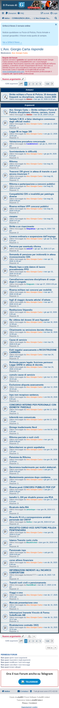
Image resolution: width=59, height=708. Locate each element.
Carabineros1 (32, 144)
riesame (13, 216)
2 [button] (29, 83)
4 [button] (36, 83)
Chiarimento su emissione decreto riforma (30, 330)
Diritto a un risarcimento (21, 226)
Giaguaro (30, 284)
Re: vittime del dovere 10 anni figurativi (29, 320)
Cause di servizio (18, 340)
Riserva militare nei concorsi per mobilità (30, 290)
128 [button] (47, 83)
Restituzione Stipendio (20, 310)
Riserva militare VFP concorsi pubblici (29, 206)
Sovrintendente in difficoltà (23, 151)
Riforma (13, 161)
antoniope (30, 509)
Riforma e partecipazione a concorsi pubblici (32, 184)
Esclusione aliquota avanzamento (26, 385)
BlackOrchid (31, 542)
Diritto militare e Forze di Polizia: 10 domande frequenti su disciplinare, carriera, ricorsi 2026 (32, 95)
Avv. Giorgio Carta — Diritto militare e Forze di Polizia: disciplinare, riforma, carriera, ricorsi (33, 111)
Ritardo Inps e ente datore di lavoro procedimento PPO (27, 268)
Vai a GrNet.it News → (12, 42)
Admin (29, 99)
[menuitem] (10, 13)
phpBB (20, 697)
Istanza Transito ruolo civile (23, 540)
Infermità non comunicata (22, 417)
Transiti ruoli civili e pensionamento (27, 582)
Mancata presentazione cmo (23, 602)
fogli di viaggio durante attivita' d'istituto (29, 300)
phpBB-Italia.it (37, 700)
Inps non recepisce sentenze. (24, 395)
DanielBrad (31, 585)
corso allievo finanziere (21, 560)
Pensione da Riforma (20, 457)
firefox (29, 522)
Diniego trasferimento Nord (23, 427)
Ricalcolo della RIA (19, 507)
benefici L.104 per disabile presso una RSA (31, 497)
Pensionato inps (17, 550)
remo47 (29, 249)
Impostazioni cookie (29, 707)
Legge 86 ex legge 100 (20, 131)
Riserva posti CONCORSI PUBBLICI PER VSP (32, 487)
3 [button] (33, 83)
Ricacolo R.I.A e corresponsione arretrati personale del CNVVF (30, 518)
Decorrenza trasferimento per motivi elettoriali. (33, 467)
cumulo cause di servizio (22, 375)
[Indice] (29, 5)
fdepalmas (30, 229)
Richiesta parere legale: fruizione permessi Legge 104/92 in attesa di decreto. (31, 363)
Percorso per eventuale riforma (25, 246)
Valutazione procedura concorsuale (27, 141)
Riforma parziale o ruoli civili (24, 437)
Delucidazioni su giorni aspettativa (27, 447)
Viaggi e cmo (16, 592)
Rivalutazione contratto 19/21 (24, 625)
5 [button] (40, 83)
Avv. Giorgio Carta (20, 53)
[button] (21, 84)
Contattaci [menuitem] (24, 691)
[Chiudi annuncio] (56, 24)
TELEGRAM (32, 681)
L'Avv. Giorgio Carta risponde (22, 49)
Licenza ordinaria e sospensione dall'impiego (32, 236)
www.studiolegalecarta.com (13, 71)
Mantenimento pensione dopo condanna (29, 477)
